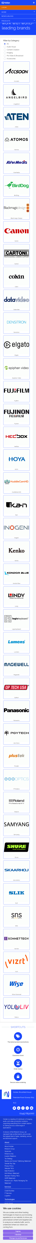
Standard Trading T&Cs (12, 1176)
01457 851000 (27, 1113)
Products (6, 21)
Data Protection (9, 1171)
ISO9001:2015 (9, 1154)
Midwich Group (10, 1149)
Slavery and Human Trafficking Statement (18, 1161)
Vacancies (8, 1151)
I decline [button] (18, 1234)
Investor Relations (10, 1156)
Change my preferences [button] (18, 1238)
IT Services (8, 1193)
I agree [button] (18, 1231)
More (4, 12)
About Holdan (9, 1146)
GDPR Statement (10, 1178)
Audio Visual (9, 1203)
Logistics (7, 1195)
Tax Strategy (8, 1158)
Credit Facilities (9, 1191)
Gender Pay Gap (10, 1163)
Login (4, 7)
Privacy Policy (9, 1166)
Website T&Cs (9, 1168)
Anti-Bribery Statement (12, 1173)
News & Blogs (7, 16)
